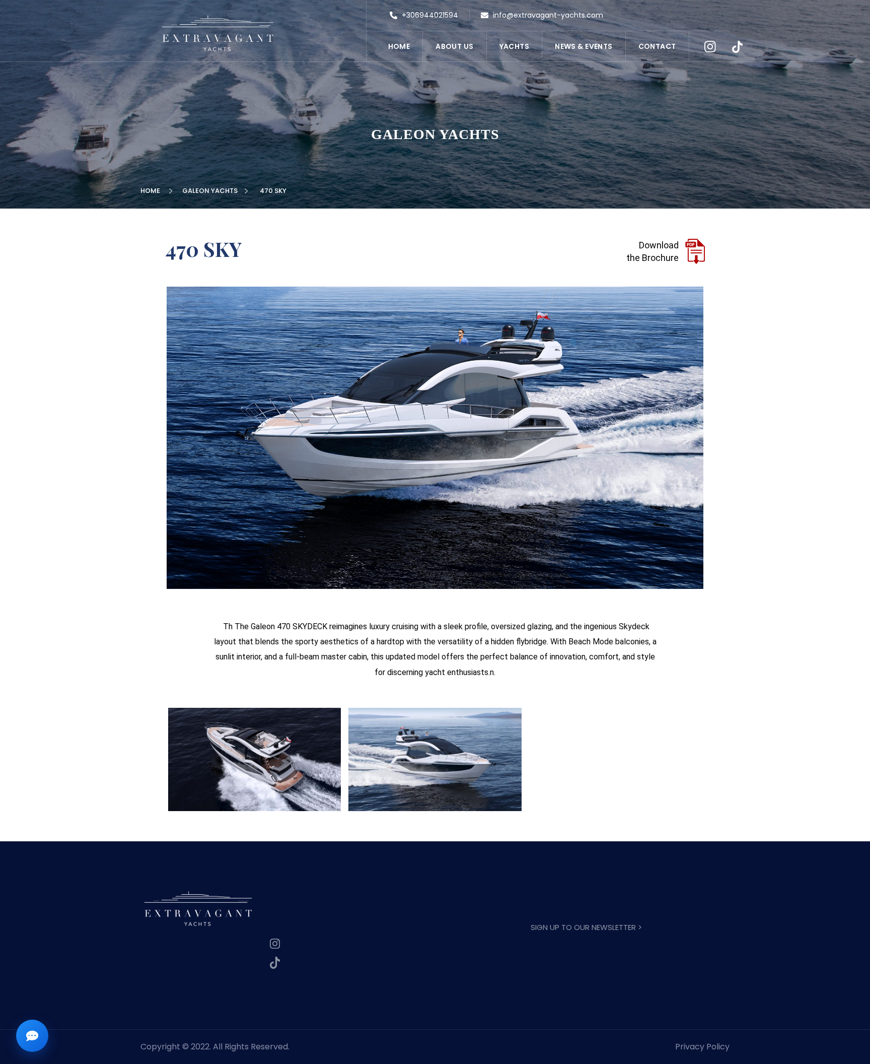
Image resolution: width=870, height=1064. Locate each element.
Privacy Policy (702, 1046)
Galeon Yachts (211, 190)
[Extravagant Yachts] (217, 33)
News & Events (583, 46)
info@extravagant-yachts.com (547, 15)
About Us (454, 46)
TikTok (738, 47)
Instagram (710, 47)
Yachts (514, 46)
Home (399, 46)
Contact (657, 46)
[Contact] (32, 1036)
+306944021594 (429, 15)
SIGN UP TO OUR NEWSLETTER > (586, 927)
